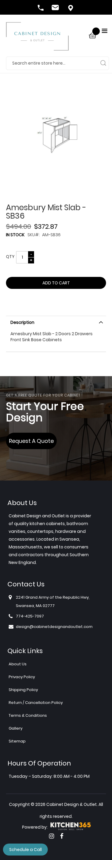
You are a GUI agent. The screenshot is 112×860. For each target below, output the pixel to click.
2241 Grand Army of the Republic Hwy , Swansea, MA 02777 (71, 8)
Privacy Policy (22, 677)
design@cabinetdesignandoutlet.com (56, 8)
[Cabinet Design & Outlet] (37, 39)
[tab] (56, 322)
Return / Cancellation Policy (36, 702)
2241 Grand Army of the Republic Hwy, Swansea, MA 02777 (53, 601)
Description (22, 322)
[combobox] (57, 63)
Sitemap (17, 741)
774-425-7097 (41, 8)
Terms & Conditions (28, 715)
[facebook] (61, 836)
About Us (18, 664)
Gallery (15, 728)
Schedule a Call (25, 850)
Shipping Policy (23, 690)
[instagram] (51, 836)
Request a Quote (31, 441)
